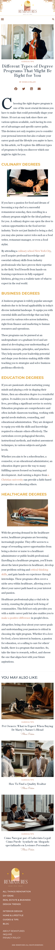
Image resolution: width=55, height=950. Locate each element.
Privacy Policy (11, 938)
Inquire (7, 934)
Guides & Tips (27, 61)
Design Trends (12, 904)
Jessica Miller (29, 82)
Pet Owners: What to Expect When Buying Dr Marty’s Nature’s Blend (27, 728)
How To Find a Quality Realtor (27, 784)
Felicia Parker (27, 734)
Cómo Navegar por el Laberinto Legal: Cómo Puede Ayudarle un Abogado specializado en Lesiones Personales (27, 841)
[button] (2, 19)
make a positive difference (15, 617)
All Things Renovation (17, 891)
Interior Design (12, 911)
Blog (6, 924)
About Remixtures (14, 931)
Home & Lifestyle (13, 915)
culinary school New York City (34, 250)
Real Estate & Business (17, 900)
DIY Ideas (8, 895)
